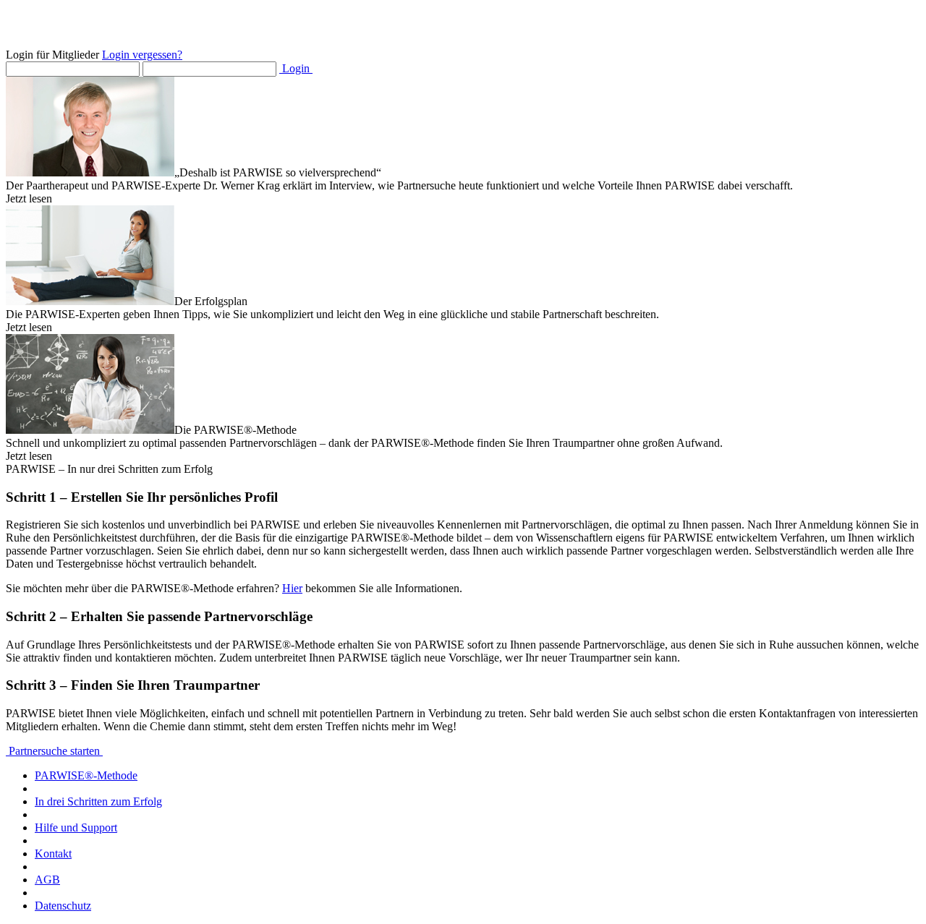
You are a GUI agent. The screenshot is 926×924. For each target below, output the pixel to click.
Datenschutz (63, 905)
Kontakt (53, 853)
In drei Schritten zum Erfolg (98, 801)
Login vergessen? (142, 54)
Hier (292, 588)
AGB (47, 879)
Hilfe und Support (76, 827)
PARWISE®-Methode (86, 775)
